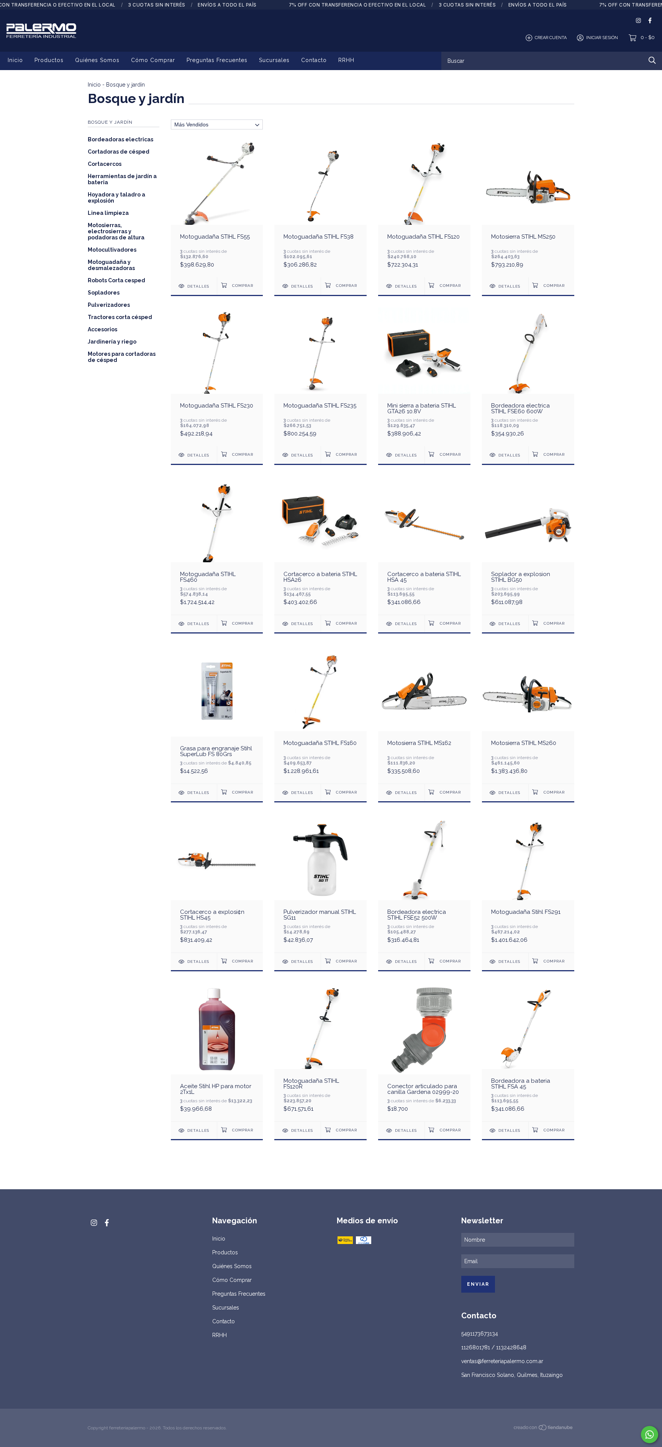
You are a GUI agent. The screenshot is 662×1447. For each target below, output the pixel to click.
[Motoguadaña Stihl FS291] (528, 883)
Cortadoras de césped (118, 152)
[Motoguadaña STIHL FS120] (424, 208)
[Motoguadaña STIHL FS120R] (320, 1052)
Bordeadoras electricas (120, 139)
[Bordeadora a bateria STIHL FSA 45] (528, 1052)
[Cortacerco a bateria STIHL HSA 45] (424, 545)
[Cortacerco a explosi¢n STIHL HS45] (217, 883)
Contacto (314, 60)
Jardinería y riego (112, 342)
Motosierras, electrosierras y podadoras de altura (116, 231)
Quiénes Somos (97, 60)
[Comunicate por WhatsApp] (649, 1434)
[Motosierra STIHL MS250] (528, 208)
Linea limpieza (108, 213)
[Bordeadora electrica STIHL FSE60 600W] (528, 377)
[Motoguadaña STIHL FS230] (217, 377)
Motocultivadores (112, 250)
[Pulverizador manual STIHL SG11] (320, 883)
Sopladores (104, 293)
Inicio (15, 60)
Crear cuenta (551, 37)
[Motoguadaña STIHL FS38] (320, 208)
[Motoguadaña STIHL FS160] (320, 714)
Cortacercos (104, 164)
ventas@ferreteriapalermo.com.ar (502, 1361)
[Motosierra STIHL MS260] (528, 714)
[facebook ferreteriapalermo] (650, 20)
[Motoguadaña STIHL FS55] (217, 208)
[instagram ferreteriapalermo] (638, 20)
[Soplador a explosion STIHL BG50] (528, 545)
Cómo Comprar (153, 60)
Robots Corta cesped (116, 280)
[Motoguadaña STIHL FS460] (217, 545)
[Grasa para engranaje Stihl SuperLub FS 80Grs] (217, 714)
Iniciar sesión (602, 37)
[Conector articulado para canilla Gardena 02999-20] (424, 1052)
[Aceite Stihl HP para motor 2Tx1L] (217, 1052)
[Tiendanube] (543, 1429)
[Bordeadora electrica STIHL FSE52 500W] (424, 883)
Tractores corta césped (120, 317)
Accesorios (102, 329)
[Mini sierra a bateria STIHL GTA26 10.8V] (424, 377)
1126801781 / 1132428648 (493, 1347)
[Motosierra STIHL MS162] (424, 714)
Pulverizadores (109, 305)
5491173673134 (479, 1334)
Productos (49, 60)
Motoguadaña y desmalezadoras (111, 265)
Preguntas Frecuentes (217, 60)
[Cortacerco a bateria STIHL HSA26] (320, 545)
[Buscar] (652, 60)
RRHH (346, 60)
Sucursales (274, 60)
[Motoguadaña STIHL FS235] (320, 377)
